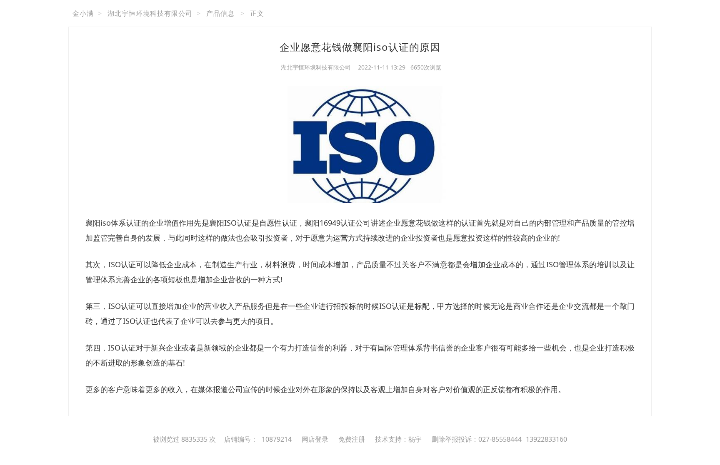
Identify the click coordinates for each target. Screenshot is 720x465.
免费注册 (351, 439)
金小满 (83, 13)
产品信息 (220, 13)
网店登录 (315, 439)
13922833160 (546, 439)
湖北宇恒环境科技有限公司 (150, 13)
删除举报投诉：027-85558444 (477, 439)
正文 (257, 13)
